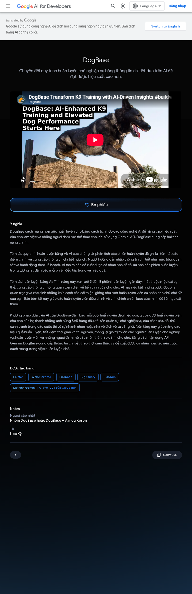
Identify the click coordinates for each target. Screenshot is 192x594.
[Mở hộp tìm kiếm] (113, 6)
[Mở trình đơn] (8, 6)
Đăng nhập (177, 6)
